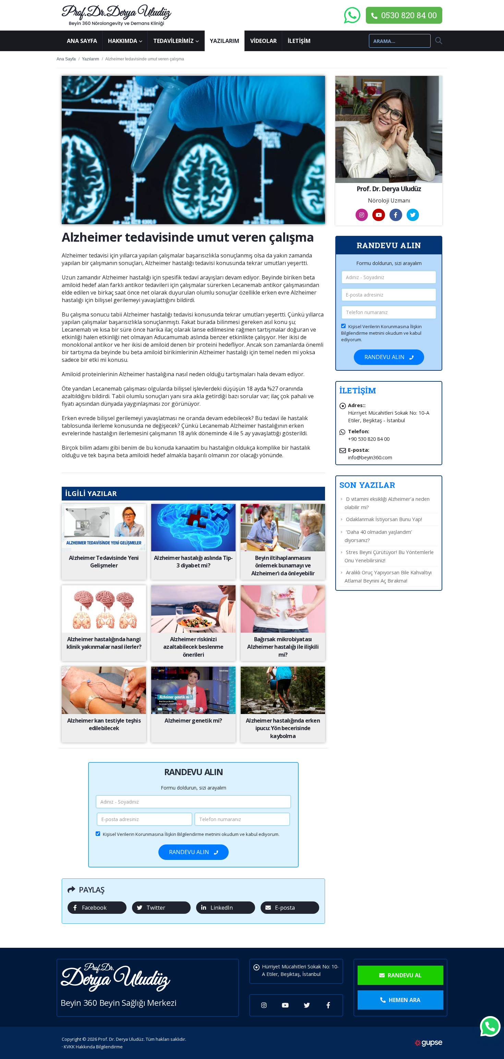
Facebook (94, 907)
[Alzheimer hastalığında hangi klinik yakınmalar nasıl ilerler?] (104, 608)
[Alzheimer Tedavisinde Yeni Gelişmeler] (104, 527)
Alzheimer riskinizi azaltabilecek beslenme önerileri (193, 646)
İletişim (299, 41)
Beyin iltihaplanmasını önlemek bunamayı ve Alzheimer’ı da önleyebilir (282, 565)
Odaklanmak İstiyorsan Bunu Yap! (384, 519)
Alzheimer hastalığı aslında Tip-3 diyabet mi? (193, 561)
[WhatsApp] (352, 15)
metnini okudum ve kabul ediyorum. (191, 834)
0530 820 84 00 (408, 15)
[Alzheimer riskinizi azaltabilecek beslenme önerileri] (193, 608)
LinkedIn (222, 907)
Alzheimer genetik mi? (193, 720)
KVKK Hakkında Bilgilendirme (93, 1047)
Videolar (263, 41)
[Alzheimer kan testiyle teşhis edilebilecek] (104, 689)
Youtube (378, 215)
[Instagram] (264, 1005)
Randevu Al (404, 975)
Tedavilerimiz (173, 41)
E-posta (285, 907)
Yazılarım (224, 41)
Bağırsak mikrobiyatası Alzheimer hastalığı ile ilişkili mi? (282, 646)
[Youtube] (285, 1005)
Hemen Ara (403, 1000)
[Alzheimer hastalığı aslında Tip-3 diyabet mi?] (193, 527)
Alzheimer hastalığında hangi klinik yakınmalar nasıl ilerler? (104, 643)
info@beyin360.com (370, 457)
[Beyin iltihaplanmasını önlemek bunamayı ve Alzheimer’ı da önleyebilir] (283, 527)
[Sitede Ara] (436, 41)
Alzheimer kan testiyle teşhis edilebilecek (104, 724)
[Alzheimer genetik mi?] (193, 689)
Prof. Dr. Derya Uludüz (389, 188)
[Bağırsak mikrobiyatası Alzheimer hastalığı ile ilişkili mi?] (283, 608)
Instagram (362, 215)
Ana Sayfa (82, 41)
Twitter (155, 907)
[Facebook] (328, 1005)
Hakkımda (122, 41)
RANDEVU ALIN (190, 852)
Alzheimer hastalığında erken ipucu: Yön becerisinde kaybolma (283, 728)
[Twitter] (307, 1005)
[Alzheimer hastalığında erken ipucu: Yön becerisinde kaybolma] (283, 689)
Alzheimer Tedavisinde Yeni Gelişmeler (104, 561)
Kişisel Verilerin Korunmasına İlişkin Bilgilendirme (153, 834)
